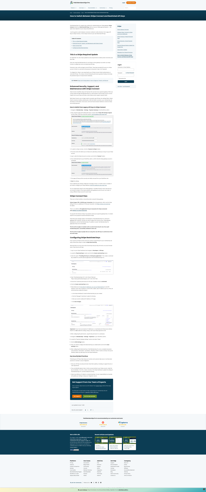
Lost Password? (126, 86)
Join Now (120, 86)
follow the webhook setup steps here (98, 185)
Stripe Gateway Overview (123, 29)
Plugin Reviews (83, 422)
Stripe (82, 12)
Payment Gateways (76, 12)
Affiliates (126, 468)
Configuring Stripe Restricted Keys (80, 47)
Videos (85, 475)
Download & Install (115, 466)
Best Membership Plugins (76, 471)
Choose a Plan (131, 2)
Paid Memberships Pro (86, 1)
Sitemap (126, 471)
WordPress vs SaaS (74, 473)
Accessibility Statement (129, 470)
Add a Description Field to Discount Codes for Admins (114, 447)
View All (99, 475)
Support (112, 462)
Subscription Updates (122, 49)
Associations (86, 462)
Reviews (72, 468)
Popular (99, 466)
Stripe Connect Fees (77, 45)
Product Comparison (74, 466)
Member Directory (88, 470)
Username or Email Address (124, 67)
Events (125, 464)
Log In (123, 2)
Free (98, 462)
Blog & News (86, 464)
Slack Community (114, 473)
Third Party (99, 473)
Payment (99, 471)
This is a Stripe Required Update (80, 41)
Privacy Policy (127, 473)
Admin (98, 468)
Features (73, 7)
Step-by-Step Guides (74, 475)
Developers (113, 470)
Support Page (99, 385)
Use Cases (81, 7)
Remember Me (122, 78)
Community (102, 7)
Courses (85, 468)
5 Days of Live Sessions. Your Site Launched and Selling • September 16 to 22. (103, 489)
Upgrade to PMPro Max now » (92, 392)
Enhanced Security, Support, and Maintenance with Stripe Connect (88, 43)
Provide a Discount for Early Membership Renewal (101, 447)
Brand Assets (127, 466)
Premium (99, 464)
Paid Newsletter (87, 471)
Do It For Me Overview (89, 396)
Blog (112, 471)
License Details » (74, 447)
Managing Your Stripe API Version (125, 52)
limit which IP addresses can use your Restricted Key (92, 287)
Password (120, 72)
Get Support (77, 396)
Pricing (110, 7)
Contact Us (113, 475)
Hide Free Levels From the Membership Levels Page (129, 447)
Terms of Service (128, 475)
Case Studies (73, 470)
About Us (126, 462)
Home (71, 12)
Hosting (112, 468)
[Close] (204, 489)
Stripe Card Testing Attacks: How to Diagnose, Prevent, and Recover (93, 80)
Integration (99, 470)
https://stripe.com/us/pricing (103, 204)
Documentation (91, 7)
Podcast (85, 473)
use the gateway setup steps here (99, 114)
